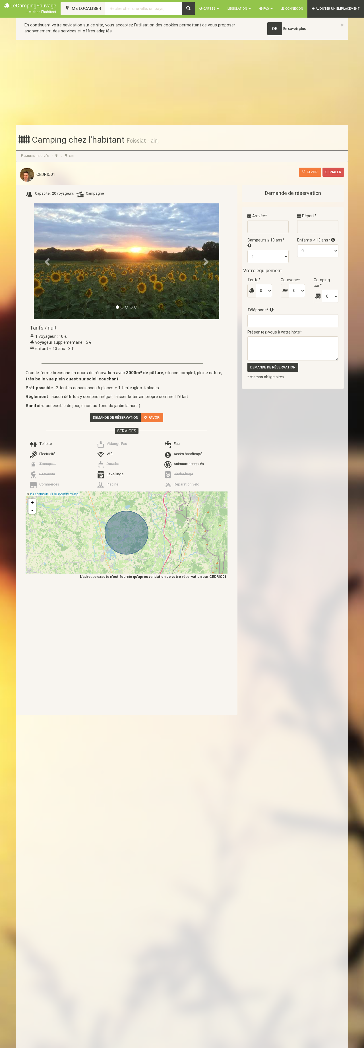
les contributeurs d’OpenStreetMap (54, 493)
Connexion (293, 9)
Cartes (209, 9)
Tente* (253, 280)
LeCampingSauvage (32, 8)
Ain (71, 156)
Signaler (333, 172)
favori (311, 172)
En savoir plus (294, 28)
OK (275, 28)
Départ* (309, 216)
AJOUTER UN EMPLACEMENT (337, 9)
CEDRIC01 (44, 174)
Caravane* (290, 280)
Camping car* (322, 283)
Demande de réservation (115, 418)
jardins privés (36, 156)
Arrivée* (259, 216)
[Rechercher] (188, 8)
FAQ (266, 9)
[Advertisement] (182, 82)
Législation (238, 9)
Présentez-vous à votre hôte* (274, 332)
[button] (48, 261)
